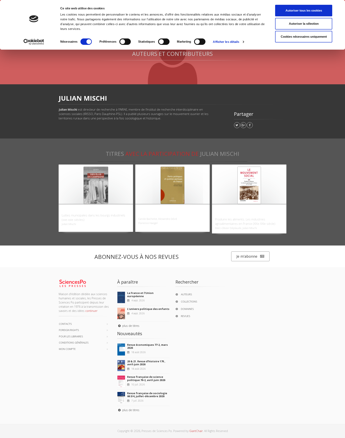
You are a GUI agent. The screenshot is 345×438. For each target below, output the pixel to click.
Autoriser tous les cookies (304, 10)
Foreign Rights (69, 330)
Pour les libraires (71, 336)
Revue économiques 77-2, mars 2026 (147, 346)
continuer (91, 311)
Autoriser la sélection (304, 23)
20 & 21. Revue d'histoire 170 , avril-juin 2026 (146, 362)
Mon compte (67, 349)
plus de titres (130, 326)
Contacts (65, 324)
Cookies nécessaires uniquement (304, 36)
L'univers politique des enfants (148, 309)
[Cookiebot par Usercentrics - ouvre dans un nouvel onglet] (33, 42)
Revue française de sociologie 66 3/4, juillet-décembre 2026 (147, 394)
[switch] (125, 41)
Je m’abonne (246, 256)
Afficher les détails (226, 41)
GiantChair (196, 431)
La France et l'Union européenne (140, 294)
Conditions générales (74, 342)
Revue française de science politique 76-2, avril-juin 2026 (146, 378)
